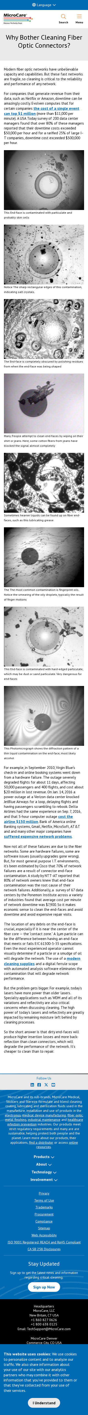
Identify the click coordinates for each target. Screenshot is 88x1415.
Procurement (44, 1214)
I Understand (44, 1402)
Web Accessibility (44, 1235)
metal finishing (15, 1119)
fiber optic (75, 1115)
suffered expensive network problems (38, 836)
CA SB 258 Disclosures (44, 1249)
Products (42, 1156)
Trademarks (44, 1207)
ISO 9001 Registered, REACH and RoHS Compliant (44, 1242)
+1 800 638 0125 (44, 1324)
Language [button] (44, 5)
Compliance (44, 1221)
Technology (42, 1171)
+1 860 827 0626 (44, 1320)
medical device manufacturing (44, 1115)
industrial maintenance (44, 1119)
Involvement (42, 1179)
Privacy (44, 1193)
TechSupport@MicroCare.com (49, 1329)
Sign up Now (44, 1287)
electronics (13, 1115)
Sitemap (44, 1228)
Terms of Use (44, 1200)
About (41, 1164)
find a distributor (41, 1142)
